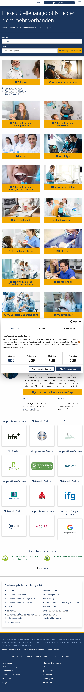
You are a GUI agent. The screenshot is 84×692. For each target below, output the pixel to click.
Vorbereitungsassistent (64, 82)
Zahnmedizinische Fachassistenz (64, 124)
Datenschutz (8, 671)
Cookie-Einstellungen (11, 675)
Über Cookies (69, 328)
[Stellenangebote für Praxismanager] (63, 302)
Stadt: (4, 47)
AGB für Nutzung (10, 667)
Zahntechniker (64, 281)
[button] (79, 3)
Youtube (48, 682)
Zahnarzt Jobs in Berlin (14, 88)
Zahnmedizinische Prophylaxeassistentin (21, 188)
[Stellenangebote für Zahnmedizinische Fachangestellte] (21, 110)
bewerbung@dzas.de (31, 409)
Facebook (49, 671)
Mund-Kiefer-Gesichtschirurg (22, 314)
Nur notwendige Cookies (41, 369)
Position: (5, 37)
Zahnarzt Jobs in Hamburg (15, 91)
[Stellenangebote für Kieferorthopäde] (21, 207)
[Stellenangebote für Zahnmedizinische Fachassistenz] (63, 110)
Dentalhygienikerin (22, 250)
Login (38, 2)
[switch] (32, 360)
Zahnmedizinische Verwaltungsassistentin (21, 282)
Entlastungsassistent (64, 187)
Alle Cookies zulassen (68, 369)
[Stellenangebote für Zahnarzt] (21, 69)
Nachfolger (64, 156)
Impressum (7, 663)
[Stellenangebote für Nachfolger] (63, 143)
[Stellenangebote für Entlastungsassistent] (63, 174)
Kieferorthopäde (22, 220)
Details (42, 328)
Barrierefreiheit (9, 678)
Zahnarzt (22, 82)
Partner (22, 156)
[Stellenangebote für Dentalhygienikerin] (21, 238)
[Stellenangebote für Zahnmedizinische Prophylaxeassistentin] (21, 174)
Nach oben (43, 568)
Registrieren (60, 2)
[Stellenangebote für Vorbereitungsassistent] (63, 69)
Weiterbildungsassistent (54, 618)
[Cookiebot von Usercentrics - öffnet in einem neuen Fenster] (71, 322)
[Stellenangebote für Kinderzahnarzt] (63, 207)
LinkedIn (48, 675)
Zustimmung (14, 328)
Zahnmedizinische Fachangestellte (22, 124)
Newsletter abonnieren (53, 667)
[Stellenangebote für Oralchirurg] (63, 238)
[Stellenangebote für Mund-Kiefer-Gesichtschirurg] (21, 302)
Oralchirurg (64, 250)
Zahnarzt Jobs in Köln (13, 94)
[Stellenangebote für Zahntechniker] (63, 269)
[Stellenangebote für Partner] (21, 143)
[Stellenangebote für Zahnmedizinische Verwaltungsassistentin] (21, 269)
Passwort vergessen (52, 663)
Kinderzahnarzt (64, 220)
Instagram (49, 678)
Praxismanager (64, 314)
